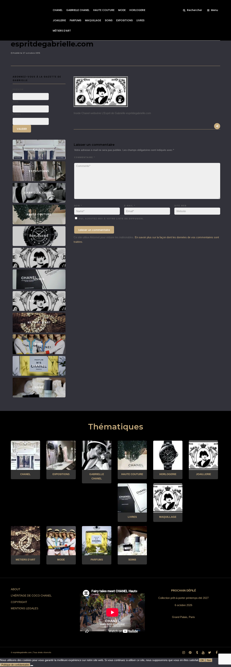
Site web (180, 206)
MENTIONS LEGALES (24, 608)
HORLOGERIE (137, 10)
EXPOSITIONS (124, 20)
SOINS (108, 20)
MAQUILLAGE (93, 20)
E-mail (129, 206)
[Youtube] (203, 652)
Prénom (18, 89)
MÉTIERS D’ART (62, 30)
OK (202, 660)
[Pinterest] (190, 652)
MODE (122, 10)
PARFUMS (75, 20)
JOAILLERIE (59, 20)
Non (209, 660)
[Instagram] (183, 652)
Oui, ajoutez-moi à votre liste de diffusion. (111, 219)
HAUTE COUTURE (103, 10)
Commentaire (84, 157)
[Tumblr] (196, 652)
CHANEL (57, 10)
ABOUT (15, 589)
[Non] (31, 665)
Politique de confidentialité (15, 664)
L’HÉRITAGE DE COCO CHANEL (31, 595)
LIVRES (140, 20)
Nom (78, 206)
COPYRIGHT (19, 602)
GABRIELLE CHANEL (77, 10)
